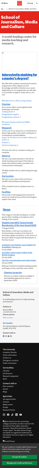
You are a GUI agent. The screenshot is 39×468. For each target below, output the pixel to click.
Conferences (7, 373)
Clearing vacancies (13, 273)
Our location (8, 176)
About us (6, 156)
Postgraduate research (10, 117)
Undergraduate (7, 112)
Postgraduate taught (10, 114)
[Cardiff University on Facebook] (8, 415)
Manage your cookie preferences (19, 463)
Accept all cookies (19, 457)
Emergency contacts (10, 360)
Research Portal (9, 410)
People (5, 407)
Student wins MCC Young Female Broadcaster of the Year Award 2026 (19, 224)
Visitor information (10, 355)
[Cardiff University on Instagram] (4, 415)
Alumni (5, 389)
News (6, 209)
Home (3, 9)
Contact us (7, 358)
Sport (5, 379)
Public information (9, 363)
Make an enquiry (8, 317)
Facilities (6, 192)
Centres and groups (9, 145)
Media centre (8, 405)
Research (7, 128)
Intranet (6, 402)
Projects (5, 142)
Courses (6, 104)
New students (8, 386)
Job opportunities (9, 399)
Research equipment (10, 376)
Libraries (6, 371)
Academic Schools (10, 352)
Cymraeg (30, 3)
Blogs (5, 392)
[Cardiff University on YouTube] (21, 415)
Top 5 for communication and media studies (19, 260)
